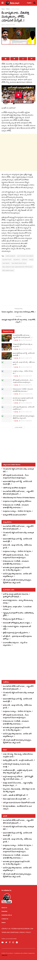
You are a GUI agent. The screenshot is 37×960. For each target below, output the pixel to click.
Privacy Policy (25, 932)
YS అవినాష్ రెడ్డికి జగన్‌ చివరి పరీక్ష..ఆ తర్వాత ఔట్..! (22, 345)
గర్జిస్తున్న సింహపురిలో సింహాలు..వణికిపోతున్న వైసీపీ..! (18, 614)
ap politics (17, 259)
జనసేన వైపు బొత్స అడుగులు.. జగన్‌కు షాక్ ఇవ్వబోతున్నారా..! (24, 408)
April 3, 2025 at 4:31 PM (8, 24)
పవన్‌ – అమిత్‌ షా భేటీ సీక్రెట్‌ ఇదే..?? (15, 795)
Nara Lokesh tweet (8, 270)
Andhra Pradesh (15, 9)
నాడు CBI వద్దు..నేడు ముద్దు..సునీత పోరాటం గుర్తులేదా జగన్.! (18, 755)
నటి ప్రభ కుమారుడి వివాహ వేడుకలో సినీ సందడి (19, 802)
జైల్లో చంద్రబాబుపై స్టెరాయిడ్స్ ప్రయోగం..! (16, 632)
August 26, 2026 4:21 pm (26, 385)
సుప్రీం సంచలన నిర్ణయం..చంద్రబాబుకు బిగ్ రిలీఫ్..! (17, 628)
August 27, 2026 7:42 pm (26, 358)
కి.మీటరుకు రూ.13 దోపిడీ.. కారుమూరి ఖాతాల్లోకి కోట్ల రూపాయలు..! (23, 390)
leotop (31, 259)
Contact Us (5, 918)
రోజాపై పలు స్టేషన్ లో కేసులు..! (13, 619)
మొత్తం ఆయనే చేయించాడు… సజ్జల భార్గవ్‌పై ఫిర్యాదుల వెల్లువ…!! (18, 784)
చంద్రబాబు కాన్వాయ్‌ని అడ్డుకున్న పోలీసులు (17, 501)
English (29, 3)
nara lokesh (6, 263)
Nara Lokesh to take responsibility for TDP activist (17, 267)
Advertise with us (7, 915)
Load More (18, 427)
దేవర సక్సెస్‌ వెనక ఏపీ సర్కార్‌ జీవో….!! (16, 799)
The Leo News (9, 953)
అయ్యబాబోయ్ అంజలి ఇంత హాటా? (15, 514)
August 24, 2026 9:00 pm (26, 421)
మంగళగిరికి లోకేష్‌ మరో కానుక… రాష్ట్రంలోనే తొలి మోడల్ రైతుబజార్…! (22, 336)
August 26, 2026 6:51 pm (26, 367)
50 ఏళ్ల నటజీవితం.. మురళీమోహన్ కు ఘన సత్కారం (17, 807)
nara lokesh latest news (19, 263)
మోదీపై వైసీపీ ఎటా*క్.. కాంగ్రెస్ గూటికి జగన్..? (19, 760)
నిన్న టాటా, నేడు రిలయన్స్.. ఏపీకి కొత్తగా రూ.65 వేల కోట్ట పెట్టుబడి (19, 790)
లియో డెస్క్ (16, 340)
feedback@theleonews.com (22, 928)
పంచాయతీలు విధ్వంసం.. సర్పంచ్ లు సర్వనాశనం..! (15, 644)
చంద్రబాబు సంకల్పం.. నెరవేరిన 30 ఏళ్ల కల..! (23, 372)
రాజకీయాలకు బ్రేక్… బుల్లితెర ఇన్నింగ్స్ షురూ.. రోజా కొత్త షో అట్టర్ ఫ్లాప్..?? (18, 771)
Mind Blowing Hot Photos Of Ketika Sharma (19, 497)
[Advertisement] (18, 51)
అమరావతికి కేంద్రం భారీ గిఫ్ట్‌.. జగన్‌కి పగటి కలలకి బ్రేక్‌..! (23, 354)
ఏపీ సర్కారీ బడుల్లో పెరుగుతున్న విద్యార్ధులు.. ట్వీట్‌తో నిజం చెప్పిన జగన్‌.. (24, 417)
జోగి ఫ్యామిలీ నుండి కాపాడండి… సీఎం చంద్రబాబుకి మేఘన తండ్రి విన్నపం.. (23, 381)
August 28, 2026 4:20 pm (26, 340)
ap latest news (7, 259)
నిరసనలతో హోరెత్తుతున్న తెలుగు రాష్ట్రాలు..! (17, 622)
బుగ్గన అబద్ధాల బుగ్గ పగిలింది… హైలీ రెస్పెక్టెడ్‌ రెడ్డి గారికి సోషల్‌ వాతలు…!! (18, 778)
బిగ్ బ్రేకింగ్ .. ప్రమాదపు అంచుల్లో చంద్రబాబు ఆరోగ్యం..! (17, 637)
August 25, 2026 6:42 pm (26, 403)
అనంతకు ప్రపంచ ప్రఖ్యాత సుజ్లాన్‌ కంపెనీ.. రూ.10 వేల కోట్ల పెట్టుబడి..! (23, 399)
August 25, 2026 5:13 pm (26, 412)
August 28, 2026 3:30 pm (26, 349)
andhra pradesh (10, 256)
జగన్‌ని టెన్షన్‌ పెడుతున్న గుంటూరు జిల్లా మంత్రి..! (16, 765)
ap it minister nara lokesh (25, 256)
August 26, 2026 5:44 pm (26, 376)
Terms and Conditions (10, 932)
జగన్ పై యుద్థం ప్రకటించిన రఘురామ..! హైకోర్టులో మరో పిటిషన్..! (16, 595)
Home (3, 9)
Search (4, 922)
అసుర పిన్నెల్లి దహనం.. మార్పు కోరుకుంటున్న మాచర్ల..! (18, 601)
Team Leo (4, 955)
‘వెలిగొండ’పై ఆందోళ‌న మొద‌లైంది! (14, 487)
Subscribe (4, 911)
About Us (4, 907)
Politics (8, 9)
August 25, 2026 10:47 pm (26, 394)
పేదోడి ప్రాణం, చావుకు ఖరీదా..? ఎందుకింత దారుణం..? (17, 608)
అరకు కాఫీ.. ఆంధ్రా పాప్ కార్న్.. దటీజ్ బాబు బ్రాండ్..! (24, 363)
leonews (24, 259)
